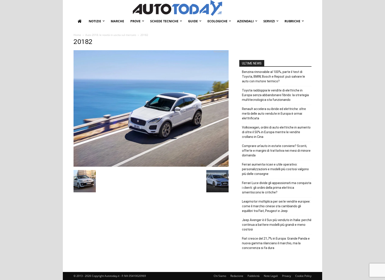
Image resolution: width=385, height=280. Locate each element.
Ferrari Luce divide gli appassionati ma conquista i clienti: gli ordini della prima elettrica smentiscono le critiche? (276, 187)
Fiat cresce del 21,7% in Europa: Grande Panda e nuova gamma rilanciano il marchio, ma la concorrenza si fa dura (276, 243)
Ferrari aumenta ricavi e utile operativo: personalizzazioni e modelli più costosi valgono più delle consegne (275, 169)
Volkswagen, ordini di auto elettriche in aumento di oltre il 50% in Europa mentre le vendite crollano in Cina (276, 132)
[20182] (151, 165)
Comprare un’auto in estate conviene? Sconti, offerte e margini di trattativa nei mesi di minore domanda (276, 150)
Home (77, 35)
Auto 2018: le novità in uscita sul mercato (110, 35)
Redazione (236, 276)
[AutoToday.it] (222, 8)
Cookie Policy (303, 276)
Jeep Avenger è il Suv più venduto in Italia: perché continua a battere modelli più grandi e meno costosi (276, 224)
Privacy (286, 276)
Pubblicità (254, 276)
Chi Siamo (220, 276)
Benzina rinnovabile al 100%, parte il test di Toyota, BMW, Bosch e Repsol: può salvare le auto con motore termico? (273, 76)
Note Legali (271, 276)
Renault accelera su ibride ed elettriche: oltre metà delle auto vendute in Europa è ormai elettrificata (274, 113)
